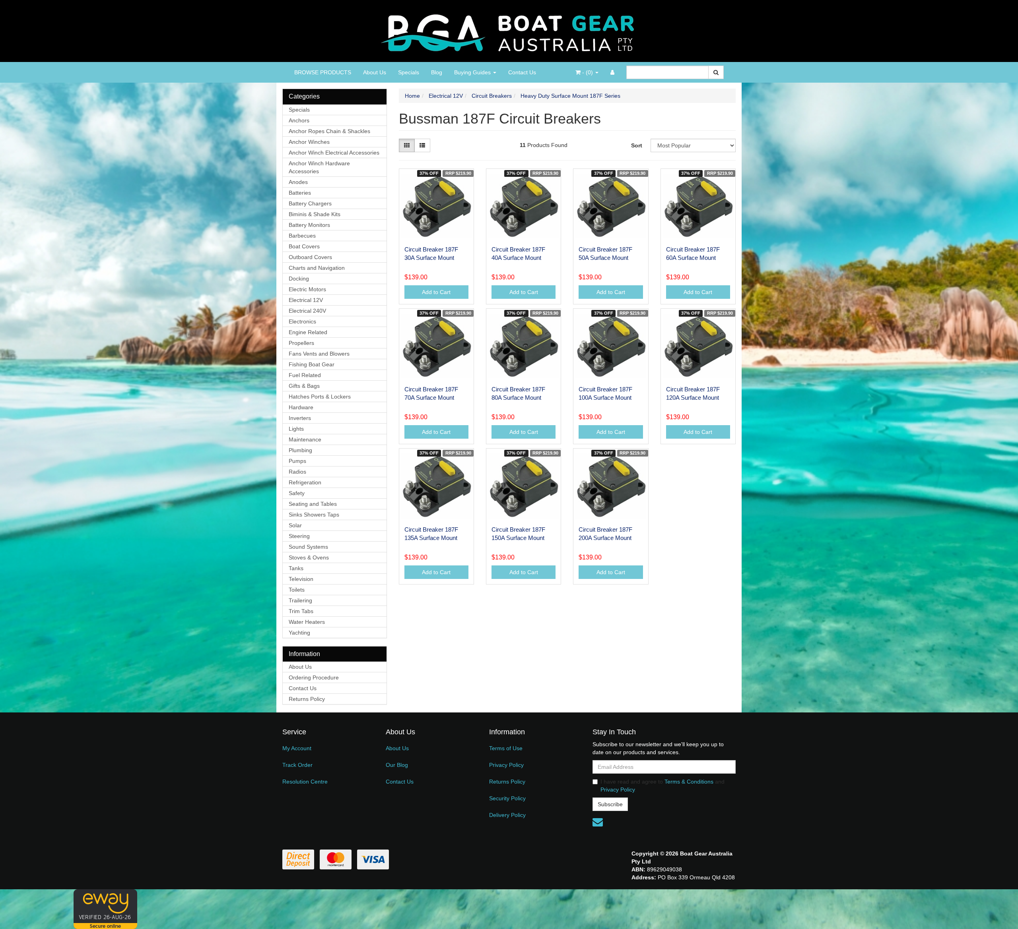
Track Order (297, 765)
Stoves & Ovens (309, 557)
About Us (374, 72)
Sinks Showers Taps (314, 514)
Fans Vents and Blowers (319, 353)
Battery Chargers (310, 203)
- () (587, 72)
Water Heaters (307, 622)
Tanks (296, 568)
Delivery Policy (507, 815)
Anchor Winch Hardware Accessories (319, 167)
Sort (636, 145)
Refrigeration (305, 482)
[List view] (422, 145)
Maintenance (305, 439)
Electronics (302, 321)
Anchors (299, 120)
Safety (297, 493)
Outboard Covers (310, 257)
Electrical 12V (306, 300)
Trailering (300, 600)
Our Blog (397, 765)
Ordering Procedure (314, 677)
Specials (408, 72)
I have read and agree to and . (662, 785)
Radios (297, 471)
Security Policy (507, 798)
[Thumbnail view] (407, 145)
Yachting (299, 632)
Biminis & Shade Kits (314, 214)
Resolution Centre (305, 781)
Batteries (300, 193)
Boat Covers (304, 246)
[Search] (716, 72)
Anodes (298, 182)
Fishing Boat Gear (311, 364)
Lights (296, 429)
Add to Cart (436, 292)
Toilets (297, 589)
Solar (295, 525)
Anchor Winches (309, 142)
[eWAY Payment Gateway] (105, 909)
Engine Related (308, 332)
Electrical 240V (307, 311)
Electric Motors (307, 289)
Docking (299, 278)
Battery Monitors (309, 225)
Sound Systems (308, 547)
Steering (299, 536)
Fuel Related (305, 375)
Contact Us (522, 72)
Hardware (301, 407)
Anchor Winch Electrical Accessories (334, 152)
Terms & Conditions (688, 781)
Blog (436, 72)
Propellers (301, 343)
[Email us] (598, 822)
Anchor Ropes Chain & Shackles (329, 131)
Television (301, 579)
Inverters (300, 418)
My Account (296, 748)
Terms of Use (506, 748)
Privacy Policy (506, 765)
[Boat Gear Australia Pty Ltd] (509, 30)
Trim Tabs (301, 611)
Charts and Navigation (317, 268)
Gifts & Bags (304, 386)
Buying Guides (473, 72)
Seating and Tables (313, 504)
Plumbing (300, 450)
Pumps (297, 461)
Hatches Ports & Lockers (320, 396)
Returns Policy (307, 699)
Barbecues (302, 235)
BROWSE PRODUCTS (322, 72)
